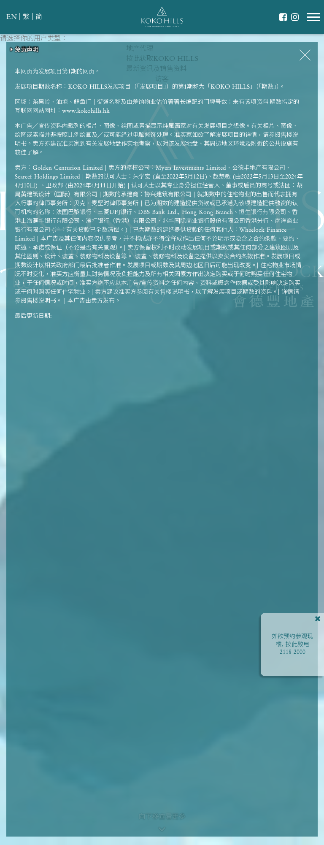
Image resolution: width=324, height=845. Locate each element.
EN (11, 17)
